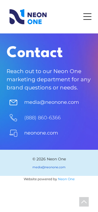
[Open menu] (87, 17)
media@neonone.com (51, 102)
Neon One (66, 179)
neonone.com (41, 133)
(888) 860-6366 (42, 118)
